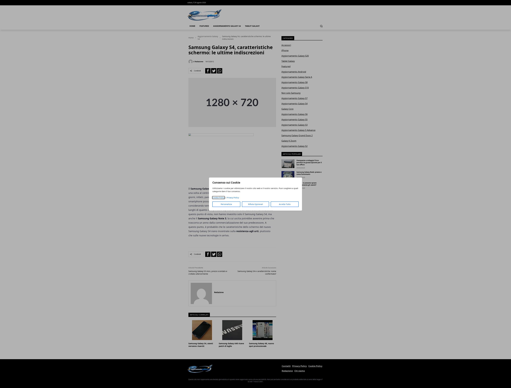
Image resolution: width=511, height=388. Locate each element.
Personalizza (226, 204)
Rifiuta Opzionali (255, 204)
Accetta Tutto (284, 204)
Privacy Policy (233, 197)
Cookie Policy (218, 197)
